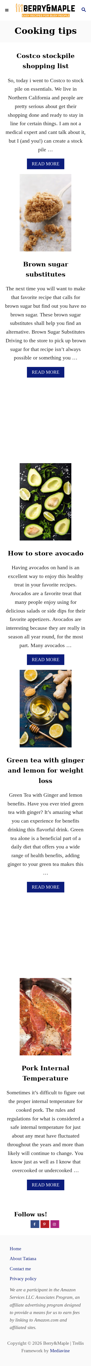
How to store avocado (45, 553)
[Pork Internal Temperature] (45, 1019)
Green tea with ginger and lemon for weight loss (45, 770)
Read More (47, 165)
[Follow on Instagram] (54, 1224)
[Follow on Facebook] (35, 1224)
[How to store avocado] (45, 504)
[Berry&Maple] (45, 10)
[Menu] (7, 10)
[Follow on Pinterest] (45, 1224)
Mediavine (60, 1350)
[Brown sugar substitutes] (45, 215)
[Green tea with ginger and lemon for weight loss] (46, 711)
